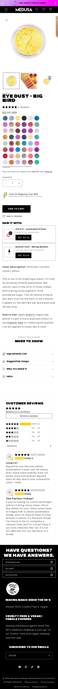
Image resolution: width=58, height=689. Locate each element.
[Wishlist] (43, 9)
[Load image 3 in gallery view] (47, 81)
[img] (22, 454)
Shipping (6, 166)
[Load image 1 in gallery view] (11, 81)
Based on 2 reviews (18, 411)
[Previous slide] (2, 3)
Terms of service (21, 687)
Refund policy (31, 682)
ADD (23, 237)
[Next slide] (55, 3)
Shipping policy (39, 687)
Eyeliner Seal (15, 322)
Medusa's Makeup (19, 678)
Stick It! (30, 314)
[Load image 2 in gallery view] (29, 81)
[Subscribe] (48, 655)
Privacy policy (47, 682)
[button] (6, 9)
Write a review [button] (29, 415)
